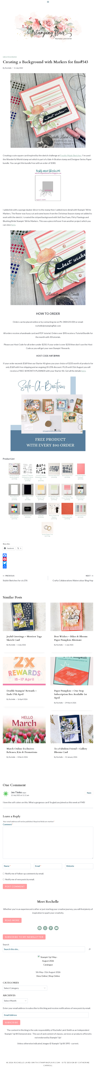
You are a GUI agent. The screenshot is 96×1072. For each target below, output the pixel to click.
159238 (28, 480)
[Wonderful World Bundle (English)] (14, 469)
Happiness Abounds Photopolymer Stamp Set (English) (27, 477)
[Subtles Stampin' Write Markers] (80, 489)
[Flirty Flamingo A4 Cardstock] (80, 469)
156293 (41, 480)
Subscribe (11, 1022)
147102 (54, 499)
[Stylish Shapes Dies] (67, 469)
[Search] (89, 949)
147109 (41, 499)
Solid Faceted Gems (80, 515)
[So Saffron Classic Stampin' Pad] (41, 489)
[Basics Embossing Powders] (54, 508)
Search (6, 944)
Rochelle (8, 68)
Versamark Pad (28, 515)
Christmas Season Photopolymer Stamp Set (40, 477)
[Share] (48, 566)
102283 (28, 517)
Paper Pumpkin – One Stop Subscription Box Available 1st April (70, 694)
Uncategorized (10, 57)
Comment (8, 824)
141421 (80, 479)
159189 (80, 517)
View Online (41, 976)
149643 (67, 518)
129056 (41, 517)
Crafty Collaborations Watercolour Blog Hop (73, 578)
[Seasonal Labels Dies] (54, 469)
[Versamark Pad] (27, 508)
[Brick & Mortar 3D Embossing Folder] (67, 508)
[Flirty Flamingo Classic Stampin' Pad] (67, 489)
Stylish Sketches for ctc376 (15, 578)
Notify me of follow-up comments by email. (24, 873)
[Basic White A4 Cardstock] (14, 489)
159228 (14, 499)
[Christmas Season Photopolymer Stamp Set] (41, 469)
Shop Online (54, 976)
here (13, 225)
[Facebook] (48, 555)
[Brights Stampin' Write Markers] (14, 508)
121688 (28, 499)
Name (7, 866)
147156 (80, 499)
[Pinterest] (48, 559)
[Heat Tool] (41, 508)
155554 (54, 518)
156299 (54, 477)
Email (38, 866)
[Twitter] (48, 563)
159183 (67, 477)
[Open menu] (48, 2)
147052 (67, 499)
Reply (89, 793)
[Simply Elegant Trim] (47, 528)
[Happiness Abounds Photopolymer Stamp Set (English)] (27, 469)
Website (70, 866)
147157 (14, 518)
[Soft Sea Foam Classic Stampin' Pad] (54, 489)
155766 (47, 536)
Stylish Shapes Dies (67, 475)
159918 (14, 479)
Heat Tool (40, 515)
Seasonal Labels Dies (54, 475)
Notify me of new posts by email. (20, 879)
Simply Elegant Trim (47, 534)
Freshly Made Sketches (70, 155)
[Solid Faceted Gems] (80, 508)
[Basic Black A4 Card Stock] (27, 489)
